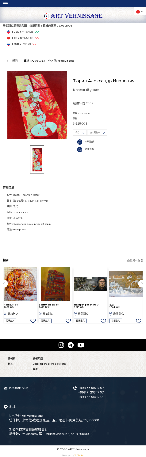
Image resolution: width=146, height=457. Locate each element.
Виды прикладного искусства (50, 363)
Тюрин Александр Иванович (104, 81)
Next (142, 284)
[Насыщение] (20, 284)
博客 (10, 363)
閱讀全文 (10, 321)
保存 (77, 132)
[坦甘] (126, 284)
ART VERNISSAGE (76, 16)
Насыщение (11, 306)
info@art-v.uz (18, 388)
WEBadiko (79, 455)
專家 (35, 369)
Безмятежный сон (49, 306)
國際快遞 (89, 149)
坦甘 (114, 306)
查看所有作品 (135, 260)
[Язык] (138, 12)
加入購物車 (95, 132)
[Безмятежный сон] (55, 284)
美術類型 (38, 358)
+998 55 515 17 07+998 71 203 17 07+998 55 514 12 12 (91, 392)
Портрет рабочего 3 (86, 306)
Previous (4, 284)
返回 (15, 60)
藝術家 (11, 358)
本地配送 (89, 142)
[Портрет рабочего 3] (91, 284)
